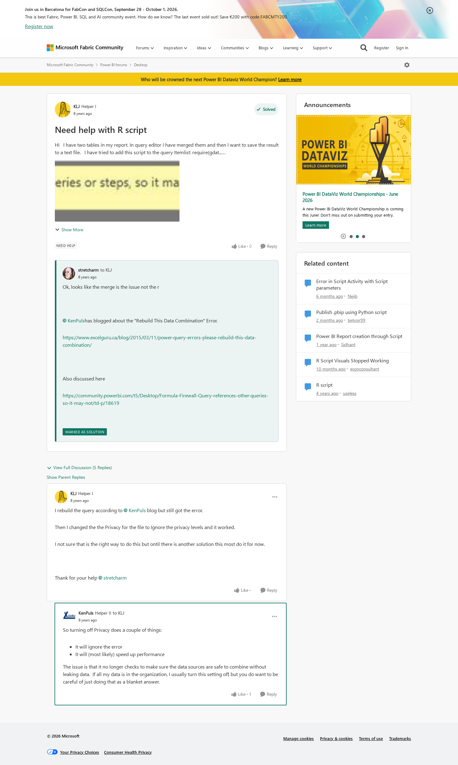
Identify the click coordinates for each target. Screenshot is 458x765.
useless (349, 393)
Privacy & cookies (336, 738)
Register (381, 47)
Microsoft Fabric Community (70, 64)
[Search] (364, 47)
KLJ (77, 106)
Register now (39, 26)
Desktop (140, 64)
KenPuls (76, 320)
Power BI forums (113, 64)
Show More (72, 230)
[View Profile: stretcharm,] (69, 273)
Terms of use (371, 738)
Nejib (352, 296)
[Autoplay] (343, 236)
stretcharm (88, 270)
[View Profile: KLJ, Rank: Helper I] (62, 109)
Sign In (402, 47)
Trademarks (400, 738)
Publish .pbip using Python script (351, 312)
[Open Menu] (407, 65)
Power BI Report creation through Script (359, 336)
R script (324, 385)
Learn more (290, 79)
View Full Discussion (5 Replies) (82, 467)
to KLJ (106, 270)
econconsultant (364, 369)
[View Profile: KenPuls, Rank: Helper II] (69, 616)
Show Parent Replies (66, 477)
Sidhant (348, 344)
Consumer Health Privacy (128, 752)
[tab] (351, 236)
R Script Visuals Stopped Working (352, 360)
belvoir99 (356, 320)
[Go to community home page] (85, 47)
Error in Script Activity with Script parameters (352, 284)
